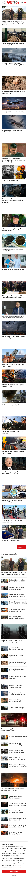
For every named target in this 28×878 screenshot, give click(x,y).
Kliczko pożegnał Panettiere (18, 736)
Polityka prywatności (16, 867)
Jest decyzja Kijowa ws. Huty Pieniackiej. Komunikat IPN (18, 663)
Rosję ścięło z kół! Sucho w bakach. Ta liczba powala (17, 826)
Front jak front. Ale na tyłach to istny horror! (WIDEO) (16, 812)
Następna (21, 547)
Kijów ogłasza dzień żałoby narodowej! (17, 677)
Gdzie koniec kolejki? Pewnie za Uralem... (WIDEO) (15, 834)
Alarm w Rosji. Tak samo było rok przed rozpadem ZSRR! (17, 708)
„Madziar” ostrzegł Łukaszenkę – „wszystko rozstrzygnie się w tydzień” (17, 649)
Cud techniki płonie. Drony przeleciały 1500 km (17, 610)
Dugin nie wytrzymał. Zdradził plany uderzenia (17, 656)
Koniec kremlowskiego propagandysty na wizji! (16, 751)
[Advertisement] (14, 71)
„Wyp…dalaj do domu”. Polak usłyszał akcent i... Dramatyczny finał (16, 670)
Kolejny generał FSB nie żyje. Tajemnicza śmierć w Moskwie (17, 596)
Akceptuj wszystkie (14, 871)
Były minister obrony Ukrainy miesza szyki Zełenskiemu (15, 798)
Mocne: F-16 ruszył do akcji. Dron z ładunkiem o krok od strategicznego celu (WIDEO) (18, 604)
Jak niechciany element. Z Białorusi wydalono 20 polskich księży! (17, 589)
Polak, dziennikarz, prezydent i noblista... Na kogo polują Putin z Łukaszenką (17, 760)
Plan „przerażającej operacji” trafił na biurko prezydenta (17, 618)
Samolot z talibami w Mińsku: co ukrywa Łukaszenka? (15, 687)
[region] (14, 860)
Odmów (14, 875)
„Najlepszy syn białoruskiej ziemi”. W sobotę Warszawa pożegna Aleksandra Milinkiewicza (17, 806)
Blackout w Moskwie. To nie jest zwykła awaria (17, 819)
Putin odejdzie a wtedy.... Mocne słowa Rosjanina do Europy (17, 581)
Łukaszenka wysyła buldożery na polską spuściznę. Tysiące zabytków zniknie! (18, 745)
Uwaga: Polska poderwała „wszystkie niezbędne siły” (17, 693)
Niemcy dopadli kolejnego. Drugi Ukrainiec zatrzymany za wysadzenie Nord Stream (18, 766)
